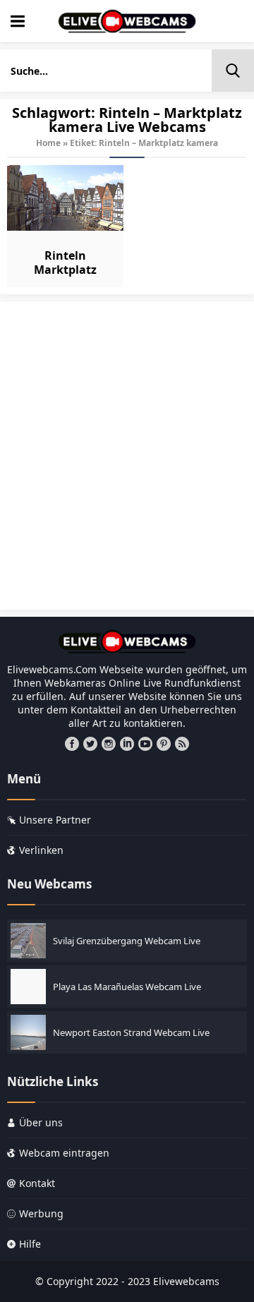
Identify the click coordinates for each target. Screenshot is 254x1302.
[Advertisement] (127, 462)
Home (48, 143)
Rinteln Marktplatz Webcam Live (65, 269)
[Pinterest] (164, 744)
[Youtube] (145, 744)
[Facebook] (72, 744)
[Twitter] (90, 744)
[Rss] (182, 744)
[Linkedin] (127, 744)
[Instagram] (109, 744)
